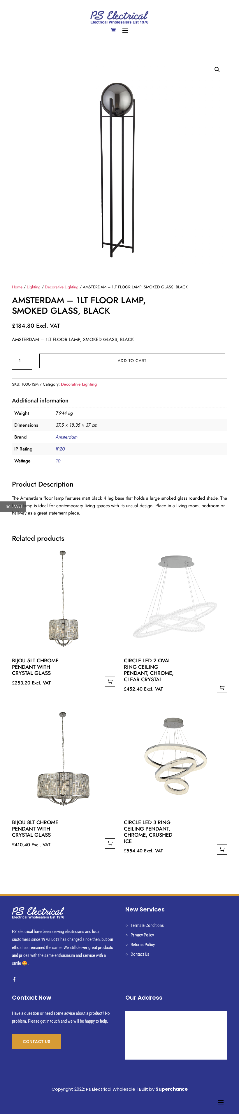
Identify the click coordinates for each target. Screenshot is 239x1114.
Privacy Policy (142, 935)
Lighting (34, 287)
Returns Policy (143, 944)
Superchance (172, 1089)
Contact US (36, 1041)
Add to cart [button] (110, 682)
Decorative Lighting (61, 287)
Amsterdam (67, 437)
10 (58, 460)
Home (17, 287)
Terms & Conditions (147, 925)
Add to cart (132, 360)
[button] (217, 69)
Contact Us (140, 954)
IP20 (60, 449)
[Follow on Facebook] (14, 979)
